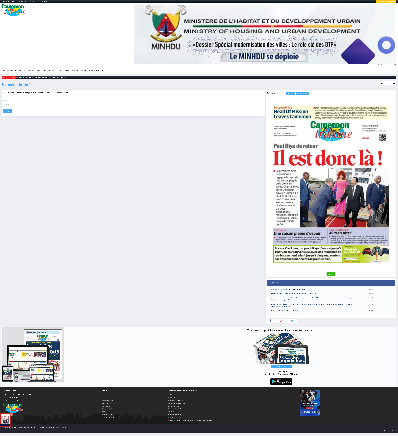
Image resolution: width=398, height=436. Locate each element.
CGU (21, 431)
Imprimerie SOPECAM (175, 400)
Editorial (75, 70)
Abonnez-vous (390, 83)
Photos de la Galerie (109, 409)
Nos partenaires (107, 400)
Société (39, 70)
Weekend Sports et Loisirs (176, 414)
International (65, 70)
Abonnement (391, 1)
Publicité (26, 431)
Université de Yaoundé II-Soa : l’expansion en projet (288, 289)
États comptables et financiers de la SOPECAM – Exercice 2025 (190, 420)
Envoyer (7, 111)
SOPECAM (171, 398)
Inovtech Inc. (392, 431)
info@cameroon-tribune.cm (26, 1)
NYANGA (171, 412)
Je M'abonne (281, 366)
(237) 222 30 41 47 (9, 1)
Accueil (381, 83)
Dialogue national (108, 414)
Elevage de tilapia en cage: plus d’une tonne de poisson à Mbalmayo (293, 293)
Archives (171, 395)
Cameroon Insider (174, 406)
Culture (47, 70)
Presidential (11, 70)
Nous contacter (42, 1)
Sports (54, 70)
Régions (84, 70)
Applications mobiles (109, 398)
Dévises (36, 431)
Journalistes (106, 406)
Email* (5, 100)
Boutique (382, 1)
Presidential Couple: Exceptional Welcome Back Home (33, 77)
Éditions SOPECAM (174, 417)
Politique (22, 70)
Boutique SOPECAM (175, 409)
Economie (31, 70)
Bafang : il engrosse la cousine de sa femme (285, 310)
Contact (31, 431)
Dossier (104, 412)
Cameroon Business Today (177, 403)
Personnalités (106, 403)
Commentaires (94, 70)
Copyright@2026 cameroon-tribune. (11, 431)
